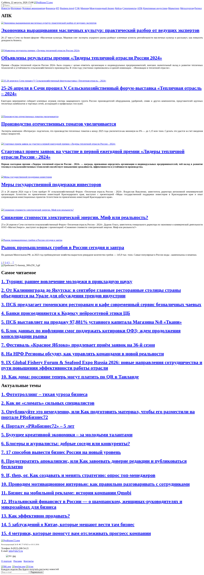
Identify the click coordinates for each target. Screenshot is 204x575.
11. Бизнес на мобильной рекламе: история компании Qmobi (66, 492)
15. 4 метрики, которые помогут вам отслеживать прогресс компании (76, 533)
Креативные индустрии (155, 8)
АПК (139, 8)
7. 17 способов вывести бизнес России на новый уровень (61, 452)
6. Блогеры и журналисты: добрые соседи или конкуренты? (65, 443)
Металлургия (187, 8)
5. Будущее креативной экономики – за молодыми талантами (66, 434)
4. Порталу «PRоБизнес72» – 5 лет (37, 426)
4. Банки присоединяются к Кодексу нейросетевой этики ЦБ (65, 313)
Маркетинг (174, 8)
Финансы (50, 8)
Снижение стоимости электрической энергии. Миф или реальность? (74, 217)
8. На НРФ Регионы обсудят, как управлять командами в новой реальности (82, 353)
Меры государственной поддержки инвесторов (51, 184)
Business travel (67, 8)
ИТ (57, 8)
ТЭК (77, 8)
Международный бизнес (101, 8)
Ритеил (198, 8)
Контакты (29, 561)
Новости (5, 8)
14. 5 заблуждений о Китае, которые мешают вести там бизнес (67, 524)
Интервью (16, 8)
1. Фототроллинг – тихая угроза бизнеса (44, 394)
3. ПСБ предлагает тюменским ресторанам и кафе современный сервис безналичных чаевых (101, 304)
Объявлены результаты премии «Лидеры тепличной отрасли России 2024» (81, 57)
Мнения (84, 8)
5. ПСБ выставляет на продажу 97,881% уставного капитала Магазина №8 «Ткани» (91, 322)
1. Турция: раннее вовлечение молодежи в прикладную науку (66, 281)
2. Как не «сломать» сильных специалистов (47, 403)
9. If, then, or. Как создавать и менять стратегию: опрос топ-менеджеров (78, 475)
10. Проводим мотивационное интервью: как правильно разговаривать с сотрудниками (95, 484)
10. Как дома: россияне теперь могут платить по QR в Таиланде (70, 376)
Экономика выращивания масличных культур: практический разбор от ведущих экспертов (100, 30)
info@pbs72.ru (16, 551)
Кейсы (118, 8)
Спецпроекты (129, 8)
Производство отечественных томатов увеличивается (58, 123)
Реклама (17, 561)
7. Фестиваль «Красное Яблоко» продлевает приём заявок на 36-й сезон (78, 345)
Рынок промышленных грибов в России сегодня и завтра (62, 247)
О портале (6, 561)
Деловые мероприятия (33, 8)
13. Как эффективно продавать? (35, 515)
